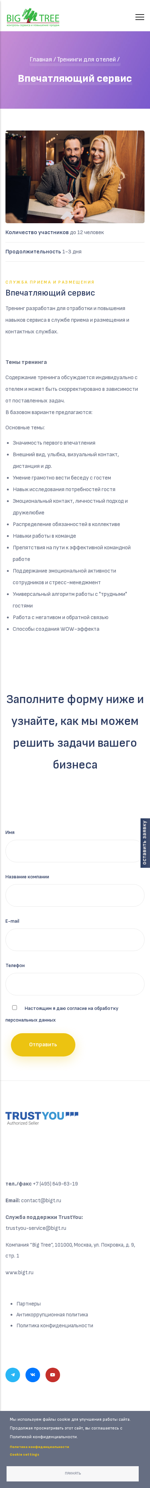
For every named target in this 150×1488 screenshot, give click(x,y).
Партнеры (28, 1303)
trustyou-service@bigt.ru (35, 1228)
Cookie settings (24, 1454)
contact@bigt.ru (41, 1200)
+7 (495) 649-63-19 (55, 1183)
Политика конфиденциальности (54, 1325)
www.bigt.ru (19, 1272)
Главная (40, 59)
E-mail (12, 921)
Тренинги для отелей (86, 59)
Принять (73, 1473)
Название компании (27, 877)
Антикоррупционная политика (52, 1314)
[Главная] (32, 13)
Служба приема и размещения (50, 282)
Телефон (15, 965)
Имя (10, 832)
